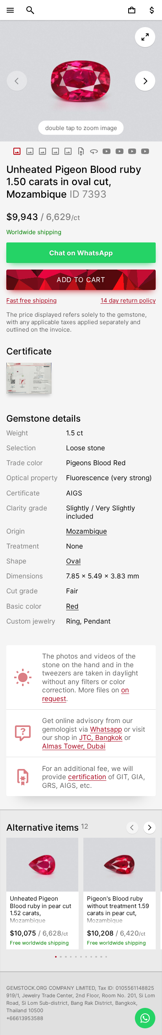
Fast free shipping (31, 300)
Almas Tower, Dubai (73, 746)
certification (87, 777)
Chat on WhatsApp (81, 253)
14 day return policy (128, 300)
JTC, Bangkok (100, 737)
